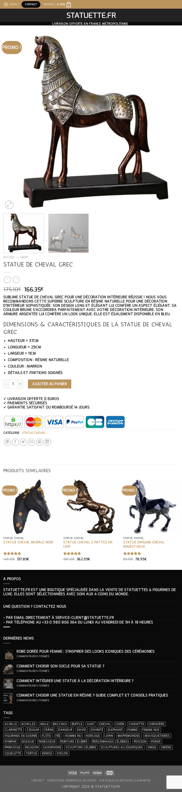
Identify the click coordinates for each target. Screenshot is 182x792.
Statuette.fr (91, 15)
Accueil (9, 257)
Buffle (77, 724)
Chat (91, 724)
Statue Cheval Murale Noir (28, 542)
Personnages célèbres (110, 741)
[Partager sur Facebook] (15, 442)
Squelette (13, 753)
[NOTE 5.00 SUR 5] (12, 553)
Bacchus (60, 724)
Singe (152, 747)
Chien (119, 724)
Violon (62, 753)
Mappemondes (129, 736)
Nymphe (11, 741)
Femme (132, 730)
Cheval (105, 724)
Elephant (115, 730)
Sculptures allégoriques (122, 747)
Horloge (93, 736)
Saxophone (52, 747)
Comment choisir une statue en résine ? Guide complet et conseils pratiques (92, 695)
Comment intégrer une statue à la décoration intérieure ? (75, 681)
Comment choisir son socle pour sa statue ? (62, 666)
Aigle (44, 724)
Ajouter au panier (49, 384)
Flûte (46, 736)
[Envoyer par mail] (31, 442)
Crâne (49, 730)
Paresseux (47, 741)
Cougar (33, 730)
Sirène (166, 747)
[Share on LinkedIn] (47, 442)
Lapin (109, 736)
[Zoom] (9, 205)
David (82, 730)
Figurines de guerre (21, 736)
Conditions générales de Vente (72, 780)
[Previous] (12, 122)
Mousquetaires (157, 736)
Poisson (140, 741)
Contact (37, 780)
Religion (32, 747)
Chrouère (156, 724)
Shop (24, 257)
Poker (156, 741)
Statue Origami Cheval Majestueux (144, 544)
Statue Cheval (34, 433)
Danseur (65, 730)
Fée (58, 736)
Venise (47, 753)
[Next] (170, 122)
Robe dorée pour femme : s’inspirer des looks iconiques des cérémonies (86, 651)
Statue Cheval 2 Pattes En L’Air (88, 544)
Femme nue (151, 730)
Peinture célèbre (74, 741)
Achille (11, 724)
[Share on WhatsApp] (7, 442)
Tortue (31, 753)
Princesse (13, 747)
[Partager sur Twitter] (23, 442)
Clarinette (13, 730)
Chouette (136, 724)
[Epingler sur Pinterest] (39, 442)
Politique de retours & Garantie (125, 780)
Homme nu (73, 736)
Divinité (97, 730)
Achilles (28, 724)
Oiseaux (27, 741)
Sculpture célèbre (81, 747)
